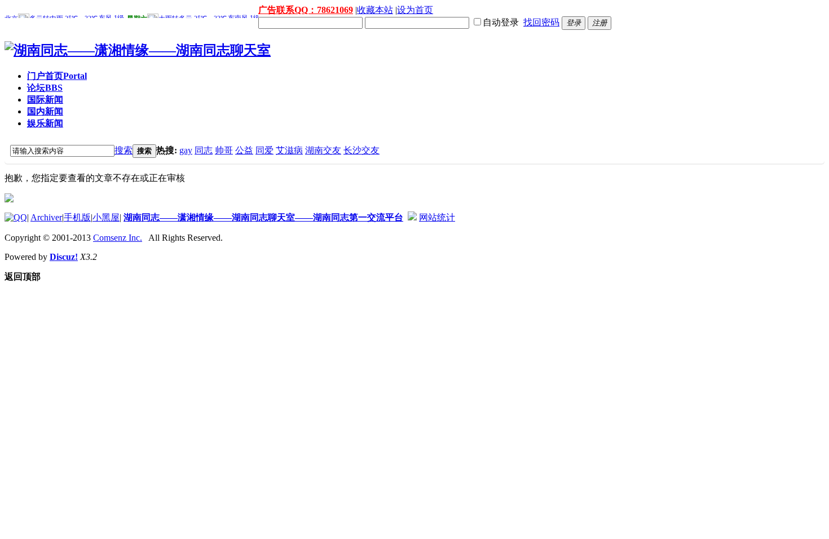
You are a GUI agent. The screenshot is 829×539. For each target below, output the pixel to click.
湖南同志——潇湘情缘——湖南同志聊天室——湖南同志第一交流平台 (263, 217)
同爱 (264, 150)
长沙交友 (361, 150)
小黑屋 (106, 217)
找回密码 (541, 22)
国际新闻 (45, 99)
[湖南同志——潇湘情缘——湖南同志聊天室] (138, 50)
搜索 (123, 150)
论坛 (45, 87)
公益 (244, 150)
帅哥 (224, 150)
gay (185, 150)
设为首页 (415, 10)
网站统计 (437, 217)
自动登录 (501, 22)
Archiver (46, 217)
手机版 (77, 217)
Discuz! (64, 257)
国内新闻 (45, 111)
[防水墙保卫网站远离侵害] (412, 217)
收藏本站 (375, 10)
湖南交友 (323, 150)
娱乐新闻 (45, 123)
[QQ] (16, 217)
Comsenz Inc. (117, 237)
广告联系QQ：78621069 (305, 10)
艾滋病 (289, 150)
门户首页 (57, 76)
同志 (204, 150)
